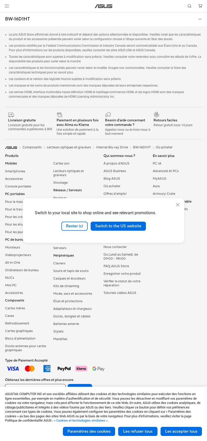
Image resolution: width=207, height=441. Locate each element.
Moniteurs (12, 248)
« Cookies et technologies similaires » (81, 420)
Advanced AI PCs (166, 171)
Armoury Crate (164, 194)
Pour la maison (16, 202)
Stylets (58, 332)
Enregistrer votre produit (122, 274)
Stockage (60, 183)
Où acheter (164, 148)
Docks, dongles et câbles (71, 317)
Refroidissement (17, 324)
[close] (178, 205)
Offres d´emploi (115, 194)
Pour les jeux (14, 232)
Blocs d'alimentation (20, 339)
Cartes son (61, 164)
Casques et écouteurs (69, 279)
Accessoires (14, 179)
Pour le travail (15, 210)
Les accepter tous (181, 431)
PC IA (157, 164)
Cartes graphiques (19, 331)
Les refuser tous (137, 431)
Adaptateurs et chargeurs (72, 309)
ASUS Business (115, 171)
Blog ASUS (112, 179)
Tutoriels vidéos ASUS (120, 293)
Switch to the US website (118, 226)
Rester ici (74, 226)
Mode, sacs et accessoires (72, 294)
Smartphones (15, 172)
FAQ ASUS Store (116, 266)
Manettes (60, 339)
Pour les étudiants (18, 225)
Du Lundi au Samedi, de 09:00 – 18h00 (121, 257)
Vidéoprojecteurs (18, 255)
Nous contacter (115, 247)
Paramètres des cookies (89, 431)
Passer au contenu (6, 15)
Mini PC (11, 286)
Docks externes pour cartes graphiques (25, 348)
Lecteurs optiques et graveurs (68, 173)
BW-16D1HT (17, 19)
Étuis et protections (68, 301)
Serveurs (59, 248)
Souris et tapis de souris (71, 271)
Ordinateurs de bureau (22, 270)
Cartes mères (15, 309)
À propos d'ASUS (117, 164)
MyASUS (159, 179)
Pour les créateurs (18, 217)
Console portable (18, 187)
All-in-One (12, 263)
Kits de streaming (66, 286)
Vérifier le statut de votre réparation (122, 284)
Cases (9, 316)
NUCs (9, 278)
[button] (7, 6)
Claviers (59, 264)
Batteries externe (66, 324)
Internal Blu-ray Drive (112, 148)
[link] (104, 6)
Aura (156, 186)
